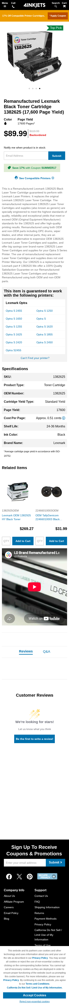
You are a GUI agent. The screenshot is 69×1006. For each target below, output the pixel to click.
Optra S (41, 318)
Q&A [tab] (46, 651)
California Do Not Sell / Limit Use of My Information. (34, 987)
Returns (39, 913)
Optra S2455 (13, 350)
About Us (9, 895)
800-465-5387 (13, 7)
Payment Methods (45, 918)
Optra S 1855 (44, 334)
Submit (56, 155)
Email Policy (11, 913)
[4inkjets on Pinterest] (30, 877)
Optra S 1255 (14, 326)
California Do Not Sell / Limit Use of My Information (48, 934)
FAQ (37, 901)
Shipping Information (47, 907)
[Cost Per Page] (63, 418)
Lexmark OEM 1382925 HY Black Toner (16, 517)
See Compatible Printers (35, 178)
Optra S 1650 (14, 318)
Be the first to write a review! (34, 738)
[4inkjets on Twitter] (19, 877)
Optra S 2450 (44, 342)
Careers (9, 907)
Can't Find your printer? (35, 358)
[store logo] (34, 5)
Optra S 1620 (44, 326)
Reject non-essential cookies (35, 1001)
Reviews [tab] (26, 651)
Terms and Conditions (37, 983)
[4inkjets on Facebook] (9, 877)
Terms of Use (42, 945)
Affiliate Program (14, 901)
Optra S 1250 (44, 310)
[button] (29, 88)
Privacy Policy (42, 924)
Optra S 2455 (14, 310)
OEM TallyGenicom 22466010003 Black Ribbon (47, 517)
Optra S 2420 (14, 342)
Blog (6, 918)
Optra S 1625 (14, 334)
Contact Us (41, 895)
